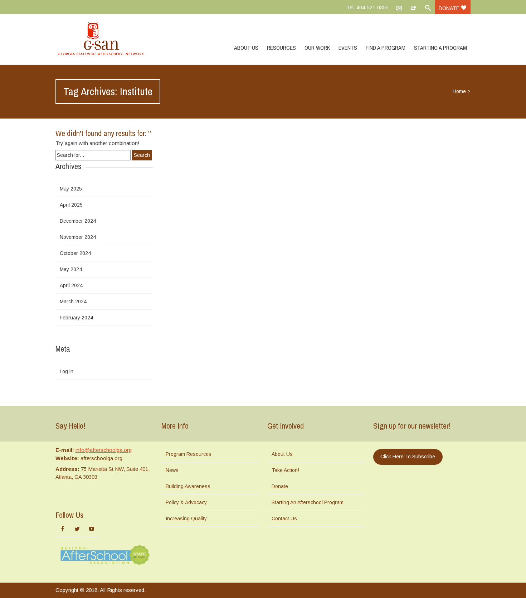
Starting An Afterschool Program (308, 502)
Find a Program (385, 48)
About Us (246, 48)
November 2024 (78, 237)
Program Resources (188, 454)
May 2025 (71, 189)
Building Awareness (188, 486)
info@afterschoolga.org (104, 450)
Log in (66, 371)
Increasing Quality (186, 518)
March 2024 (73, 301)
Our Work (317, 48)
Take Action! (285, 470)
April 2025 (71, 205)
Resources (281, 48)
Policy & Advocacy (186, 502)
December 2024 (78, 221)
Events (348, 48)
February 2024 (76, 317)
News (172, 470)
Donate (450, 8)
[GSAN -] (109, 39)
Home (459, 91)
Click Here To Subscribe (407, 456)
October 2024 (75, 253)
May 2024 (71, 269)
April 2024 (71, 285)
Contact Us (284, 518)
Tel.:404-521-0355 (368, 7)
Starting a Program (440, 48)
